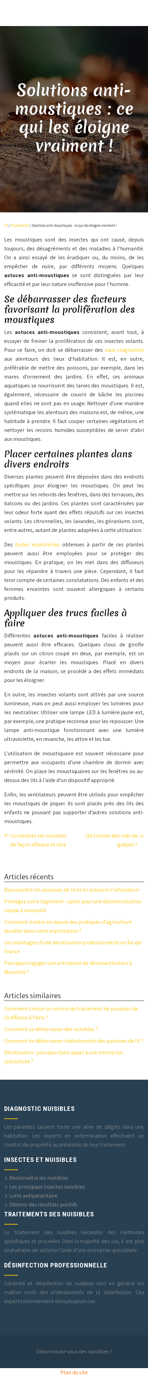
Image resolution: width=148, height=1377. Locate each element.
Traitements (20, 225)
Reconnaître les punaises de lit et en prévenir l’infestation (71, 889)
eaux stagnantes (124, 349)
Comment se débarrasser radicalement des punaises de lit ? (74, 1040)
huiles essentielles (37, 544)
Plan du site (74, 1372)
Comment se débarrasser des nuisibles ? (51, 1029)
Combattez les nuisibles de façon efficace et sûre (38, 840)
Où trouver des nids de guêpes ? (112, 840)
